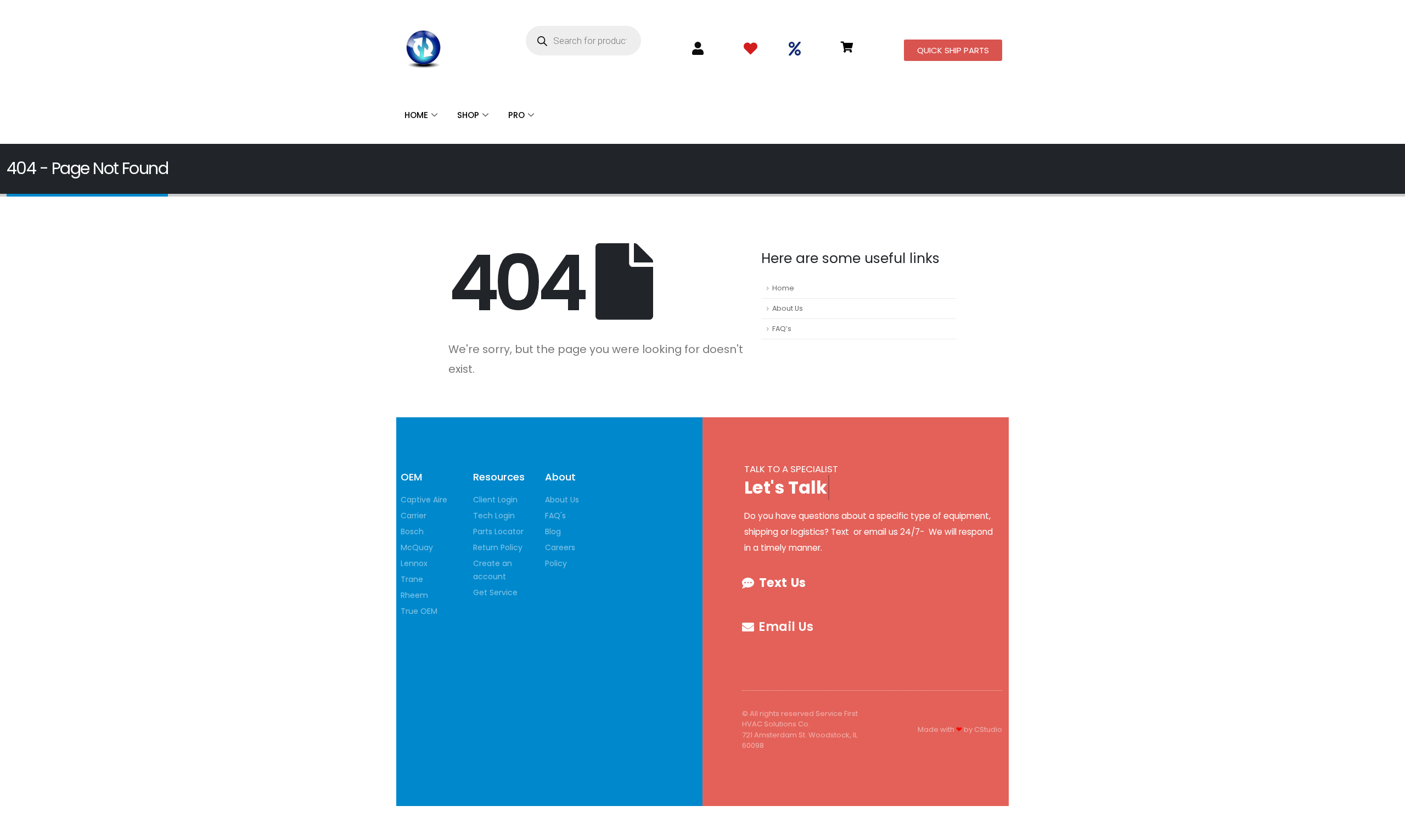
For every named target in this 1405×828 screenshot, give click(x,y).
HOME (416, 115)
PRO (516, 115)
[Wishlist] (750, 49)
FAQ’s (781, 328)
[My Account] (698, 48)
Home (783, 288)
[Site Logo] (423, 46)
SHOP (468, 115)
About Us (787, 308)
